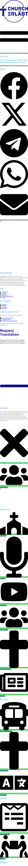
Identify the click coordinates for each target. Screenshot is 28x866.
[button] (14, 86)
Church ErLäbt (6, 273)
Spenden (3, 862)
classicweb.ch (12, 325)
